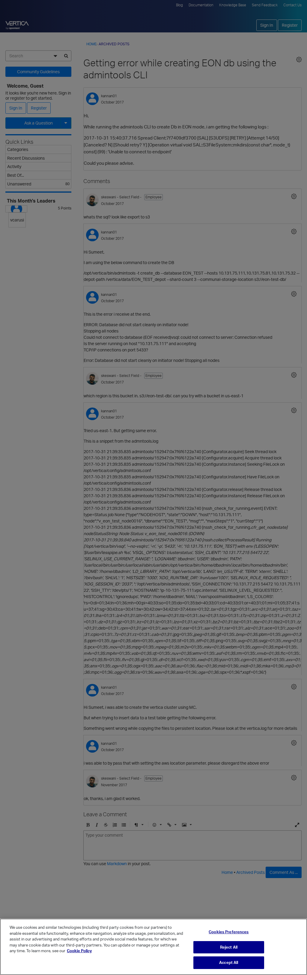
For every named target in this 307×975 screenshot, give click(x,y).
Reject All (228, 947)
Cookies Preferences (229, 931)
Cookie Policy (79, 950)
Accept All (228, 962)
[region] (153, 947)
